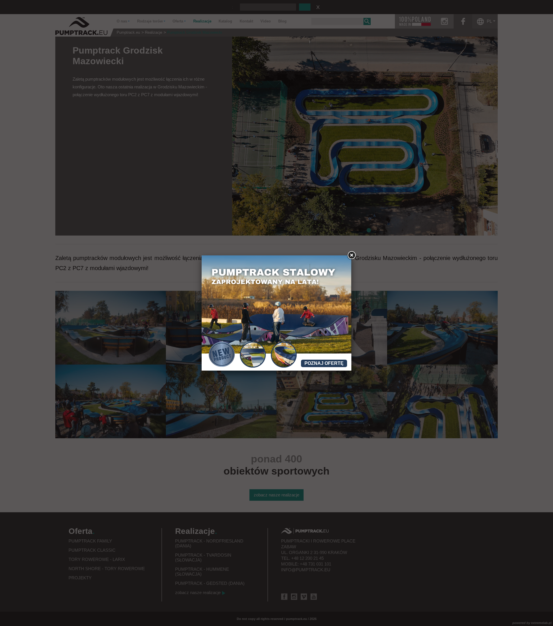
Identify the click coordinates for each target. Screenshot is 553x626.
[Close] (351, 255)
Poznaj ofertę (324, 363)
